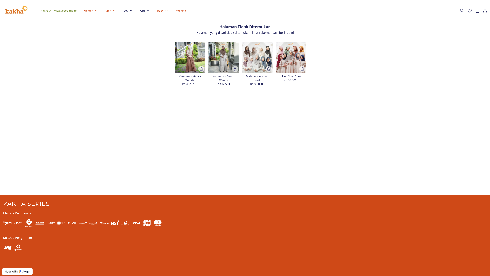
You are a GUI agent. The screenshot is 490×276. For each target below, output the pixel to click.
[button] (469, 10)
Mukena (181, 10)
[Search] (462, 10)
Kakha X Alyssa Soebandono (59, 10)
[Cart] (477, 10)
